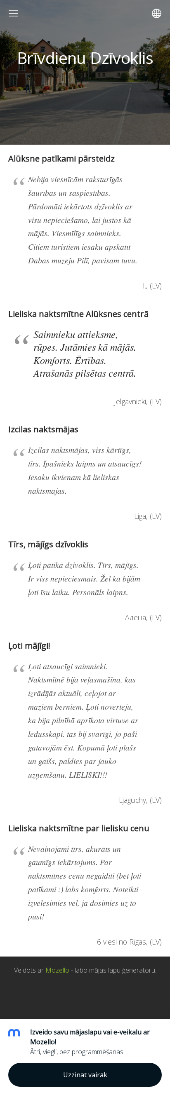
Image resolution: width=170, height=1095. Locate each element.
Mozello (57, 970)
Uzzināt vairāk (85, 1074)
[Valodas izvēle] (156, 13)
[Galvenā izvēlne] (13, 13)
